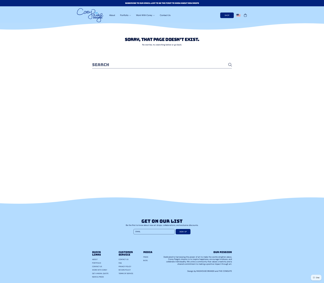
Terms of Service (126, 273)
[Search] (230, 65)
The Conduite (225, 271)
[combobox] (162, 64)
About (95, 259)
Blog (145, 260)
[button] (245, 15)
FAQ (120, 263)
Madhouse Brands (205, 271)
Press (145, 257)
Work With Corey (144, 15)
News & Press (98, 277)
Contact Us (97, 266)
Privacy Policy (125, 266)
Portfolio (124, 15)
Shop (227, 15)
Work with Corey (99, 270)
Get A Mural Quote (100, 273)
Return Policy (125, 270)
